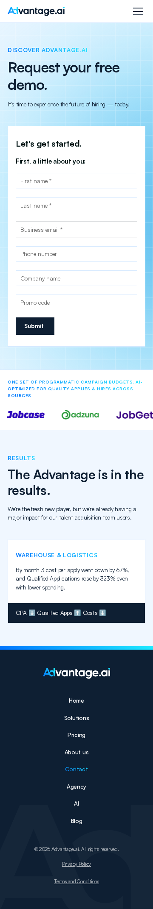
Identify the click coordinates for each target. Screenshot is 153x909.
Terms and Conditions (76, 881)
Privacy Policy (76, 864)
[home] (36, 11)
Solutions (76, 717)
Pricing (76, 734)
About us (77, 752)
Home (76, 700)
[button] (136, 11)
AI (76, 803)
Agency (76, 786)
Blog (76, 820)
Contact (76, 769)
